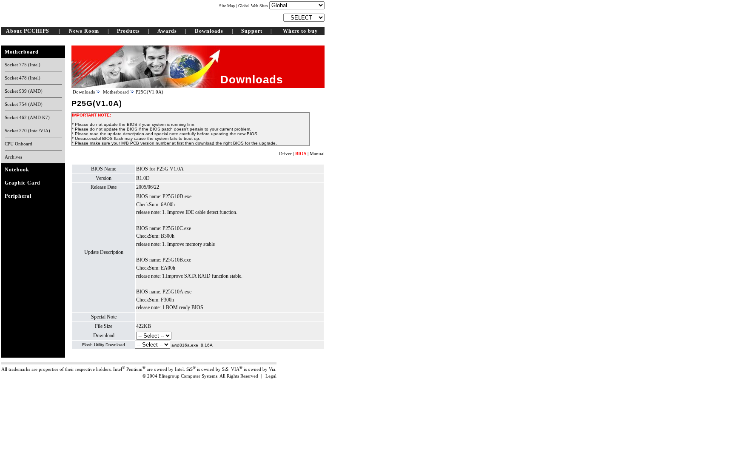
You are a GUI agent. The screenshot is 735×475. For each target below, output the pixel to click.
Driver (285, 153)
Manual (317, 153)
